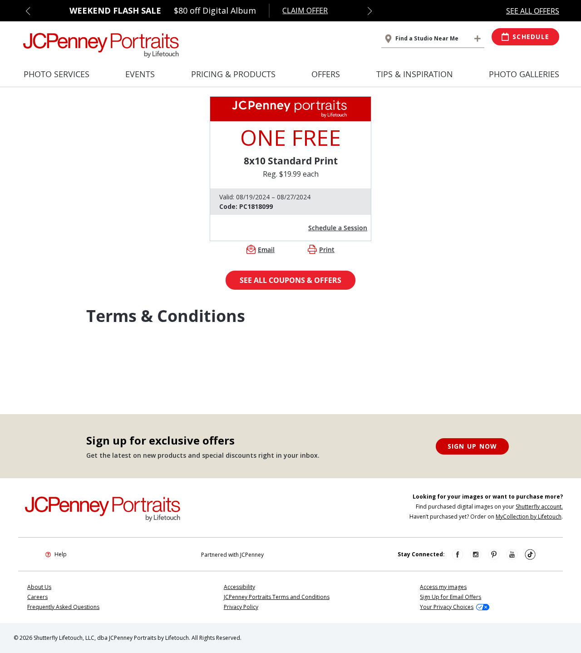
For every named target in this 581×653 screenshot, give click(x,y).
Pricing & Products (233, 74)
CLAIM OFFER (305, 10)
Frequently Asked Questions (63, 607)
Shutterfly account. (539, 506)
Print (327, 249)
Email (266, 249)
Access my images (443, 587)
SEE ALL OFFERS (532, 11)
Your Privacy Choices (446, 607)
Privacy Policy (241, 607)
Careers (37, 597)
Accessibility (239, 587)
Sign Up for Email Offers (450, 597)
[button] (28, 11)
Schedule (530, 36)
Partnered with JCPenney (232, 555)
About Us (39, 587)
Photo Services (56, 74)
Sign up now (472, 446)
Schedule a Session (337, 227)
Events (140, 74)
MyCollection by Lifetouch (528, 516)
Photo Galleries (524, 74)
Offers (325, 74)
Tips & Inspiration (414, 74)
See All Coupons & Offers (290, 280)
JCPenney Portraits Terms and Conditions (277, 597)
